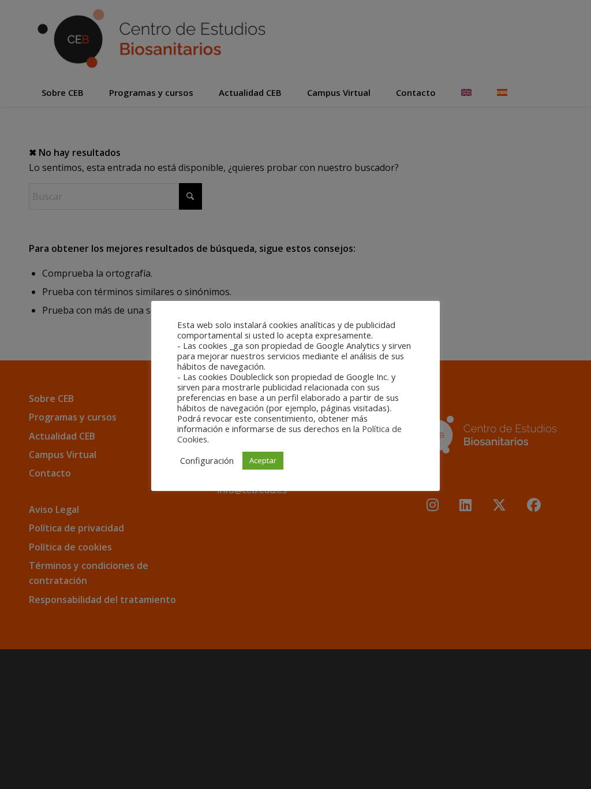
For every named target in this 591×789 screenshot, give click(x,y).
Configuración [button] (207, 460)
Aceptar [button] (262, 460)
